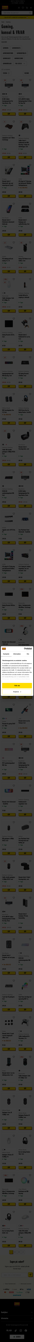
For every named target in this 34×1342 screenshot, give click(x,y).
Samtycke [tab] (6, 654)
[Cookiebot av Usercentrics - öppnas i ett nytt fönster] (24, 649)
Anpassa (16, 691)
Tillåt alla (17, 685)
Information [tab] (17, 654)
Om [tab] (28, 654)
